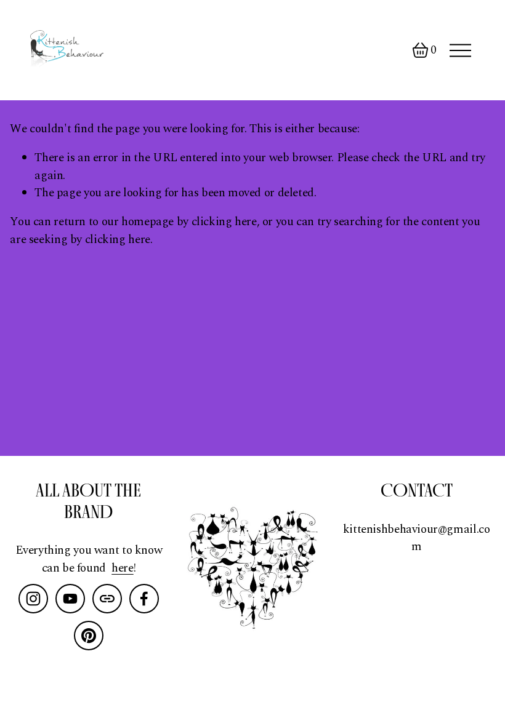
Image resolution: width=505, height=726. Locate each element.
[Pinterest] (88, 635)
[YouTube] (70, 598)
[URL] (107, 598)
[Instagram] (33, 598)
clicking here (224, 222)
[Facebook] (144, 598)
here (122, 568)
